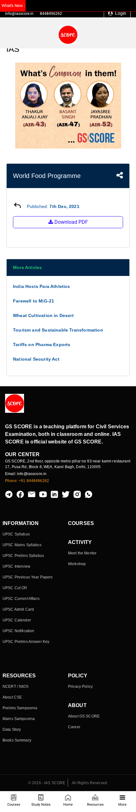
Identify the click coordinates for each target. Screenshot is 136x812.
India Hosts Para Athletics (41, 286)
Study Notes (41, 805)
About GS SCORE (84, 716)
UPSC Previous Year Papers (28, 577)
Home (68, 805)
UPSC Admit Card (18, 609)
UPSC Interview (16, 566)
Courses (13, 805)
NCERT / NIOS (15, 686)
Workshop (77, 564)
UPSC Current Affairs (21, 598)
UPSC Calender (17, 620)
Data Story (12, 729)
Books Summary (17, 740)
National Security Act (36, 359)
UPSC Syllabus (16, 534)
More (122, 805)
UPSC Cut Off (15, 588)
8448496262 (51, 13)
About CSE (12, 697)
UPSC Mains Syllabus (22, 545)
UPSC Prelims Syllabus (23, 555)
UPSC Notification (18, 631)
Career (74, 727)
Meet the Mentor (82, 553)
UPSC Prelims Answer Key (26, 641)
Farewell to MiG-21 (33, 300)
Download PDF (70, 222)
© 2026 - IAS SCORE (46, 783)
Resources (95, 805)
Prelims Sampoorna (20, 708)
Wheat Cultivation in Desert (43, 315)
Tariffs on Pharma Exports (42, 344)
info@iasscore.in (19, 13)
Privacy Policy (80, 686)
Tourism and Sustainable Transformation (58, 330)
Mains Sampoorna (19, 719)
